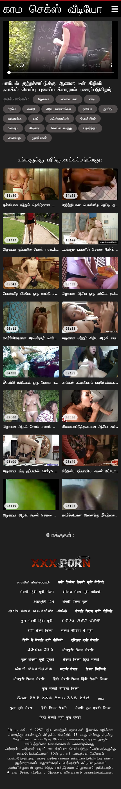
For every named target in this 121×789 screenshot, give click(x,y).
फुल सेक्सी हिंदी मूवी (37, 621)
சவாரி (31, 109)
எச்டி (92, 99)
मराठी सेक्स (68, 669)
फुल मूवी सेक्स (21, 708)
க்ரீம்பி (12, 109)
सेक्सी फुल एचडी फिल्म (93, 708)
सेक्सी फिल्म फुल (75, 602)
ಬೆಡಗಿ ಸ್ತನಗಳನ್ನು (33, 669)
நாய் (36, 118)
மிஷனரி (35, 128)
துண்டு (108, 109)
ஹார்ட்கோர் (39, 138)
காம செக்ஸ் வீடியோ (28, 772)
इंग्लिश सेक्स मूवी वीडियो (82, 592)
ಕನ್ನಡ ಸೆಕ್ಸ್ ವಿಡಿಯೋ (80, 621)
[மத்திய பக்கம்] (60, 562)
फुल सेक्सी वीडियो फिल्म (60, 689)
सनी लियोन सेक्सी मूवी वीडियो (81, 582)
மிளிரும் (13, 128)
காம (101, 698)
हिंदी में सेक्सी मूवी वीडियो (43, 640)
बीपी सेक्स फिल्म (40, 631)
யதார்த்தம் (90, 128)
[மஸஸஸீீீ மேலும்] (114, 9)
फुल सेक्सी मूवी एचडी (38, 660)
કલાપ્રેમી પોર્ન (43, 602)
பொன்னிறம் (88, 118)
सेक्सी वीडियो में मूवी (77, 631)
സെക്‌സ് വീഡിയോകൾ (33, 582)
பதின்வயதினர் (59, 118)
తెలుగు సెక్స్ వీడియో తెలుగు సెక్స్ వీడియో (53, 698)
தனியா (87, 109)
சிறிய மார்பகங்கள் (58, 109)
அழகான (43, 99)
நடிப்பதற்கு (15, 118)
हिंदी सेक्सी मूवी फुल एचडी (60, 718)
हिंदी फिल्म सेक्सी (54, 708)
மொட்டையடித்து (61, 128)
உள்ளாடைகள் (68, 99)
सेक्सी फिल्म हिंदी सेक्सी (81, 660)
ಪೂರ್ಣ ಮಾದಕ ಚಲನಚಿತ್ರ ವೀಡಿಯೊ (37, 611)
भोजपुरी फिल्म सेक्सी (77, 650)
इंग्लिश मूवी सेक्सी (85, 640)
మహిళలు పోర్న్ (41, 650)
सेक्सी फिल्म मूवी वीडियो (94, 611)
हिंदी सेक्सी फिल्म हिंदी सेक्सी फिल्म (80, 679)
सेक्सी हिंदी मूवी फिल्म (37, 592)
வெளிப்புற (14, 138)
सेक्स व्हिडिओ (96, 669)
